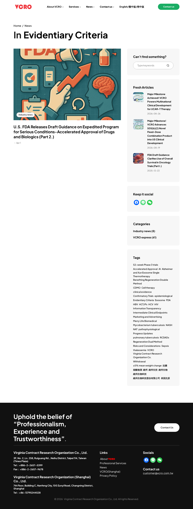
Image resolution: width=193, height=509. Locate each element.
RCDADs (164, 337)
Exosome (160, 300)
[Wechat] (149, 202)
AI (160, 268)
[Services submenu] (80, 6)
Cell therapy (148, 287)
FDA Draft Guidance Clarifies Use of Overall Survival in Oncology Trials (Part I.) (160, 160)
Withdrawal (139, 361)
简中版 (140, 6)
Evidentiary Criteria (143, 300)
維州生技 (153, 369)
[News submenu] (94, 6)
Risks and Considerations (146, 345)
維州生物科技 (140, 373)
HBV (135, 304)
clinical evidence (142, 291)
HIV (156, 304)
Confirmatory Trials (143, 295)
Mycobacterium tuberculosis (149, 325)
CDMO (136, 287)
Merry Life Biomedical (145, 321)
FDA (168, 300)
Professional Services (113, 463)
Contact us (168, 6)
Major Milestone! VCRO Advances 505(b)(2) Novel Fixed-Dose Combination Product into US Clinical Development (159, 132)
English (123, 6)
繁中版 (132, 6)
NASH (169, 325)
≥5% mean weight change (147, 365)
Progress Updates (143, 333)
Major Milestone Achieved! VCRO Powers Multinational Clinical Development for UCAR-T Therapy (159, 101)
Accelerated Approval (145, 268)
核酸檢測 (137, 369)
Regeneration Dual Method (147, 341)
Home (17, 25)
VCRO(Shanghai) (110, 471)
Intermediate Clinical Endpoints (150, 312)
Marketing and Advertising (147, 316)
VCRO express (142, 237)
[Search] (169, 65)
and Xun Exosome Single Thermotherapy (146, 274)
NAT (135, 329)
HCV (150, 304)
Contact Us (167, 427)
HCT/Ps (143, 304)
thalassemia (139, 350)
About (107, 458)
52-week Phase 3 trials (145, 264)
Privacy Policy (108, 475)
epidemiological (163, 295)
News (28, 25)
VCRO (150, 350)
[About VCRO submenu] (63, 6)
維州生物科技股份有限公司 (146, 378)
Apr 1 (18, 143)
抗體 (165, 365)
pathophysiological (149, 329)
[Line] (143, 202)
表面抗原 (165, 378)
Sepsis (165, 345)
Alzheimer (167, 268)
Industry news (26, 114)
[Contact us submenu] (113, 6)
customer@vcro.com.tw (158, 473)
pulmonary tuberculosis (146, 337)
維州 (145, 369)
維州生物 (163, 369)
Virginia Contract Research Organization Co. (147, 355)
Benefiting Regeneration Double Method (150, 281)
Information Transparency (147, 308)
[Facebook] (136, 202)
